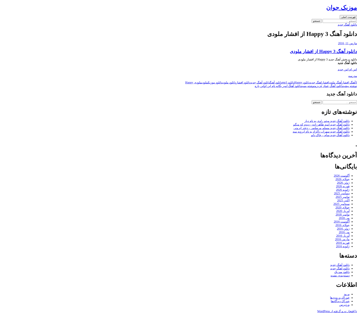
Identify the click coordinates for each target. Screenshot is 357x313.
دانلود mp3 (288, 82)
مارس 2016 (342, 239)
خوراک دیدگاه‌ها (340, 301)
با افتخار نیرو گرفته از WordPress (337, 311)
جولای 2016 (342, 225)
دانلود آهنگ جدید (347, 24)
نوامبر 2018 (343, 214)
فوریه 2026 (343, 186)
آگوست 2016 (342, 221)
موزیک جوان (341, 7)
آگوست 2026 (342, 175)
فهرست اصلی (348, 17)
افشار (325, 82)
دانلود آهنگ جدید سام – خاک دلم (330, 135)
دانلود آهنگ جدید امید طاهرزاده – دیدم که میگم (321, 124)
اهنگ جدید (316, 82)
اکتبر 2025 (343, 200)
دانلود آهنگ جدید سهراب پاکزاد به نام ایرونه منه (321, 131)
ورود (347, 294)
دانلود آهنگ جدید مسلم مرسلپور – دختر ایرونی (322, 128)
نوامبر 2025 (343, 196)
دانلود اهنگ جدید (340, 268)
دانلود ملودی (229, 82)
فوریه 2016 (343, 242)
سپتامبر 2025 (341, 204)
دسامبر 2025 (342, 193)
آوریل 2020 (343, 211)
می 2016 (344, 232)
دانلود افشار (243, 82)
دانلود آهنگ (276, 82)
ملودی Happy (193, 82)
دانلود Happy (302, 82)
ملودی (205, 82)
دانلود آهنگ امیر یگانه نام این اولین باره (285, 86)
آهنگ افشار (349, 82)
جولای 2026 (342, 179)
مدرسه (352, 76)
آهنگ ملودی (335, 82)
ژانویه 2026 (343, 189)
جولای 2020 (342, 207)
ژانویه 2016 (343, 246)
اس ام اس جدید (347, 69)
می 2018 (344, 218)
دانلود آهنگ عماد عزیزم (336, 86)
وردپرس (344, 304)
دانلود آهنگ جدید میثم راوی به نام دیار (327, 121)
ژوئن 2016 (343, 228)
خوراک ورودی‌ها (340, 297)
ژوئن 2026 (343, 182)
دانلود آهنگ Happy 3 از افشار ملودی (323, 51)
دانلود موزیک (215, 82)
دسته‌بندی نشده (340, 275)
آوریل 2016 (343, 235)
